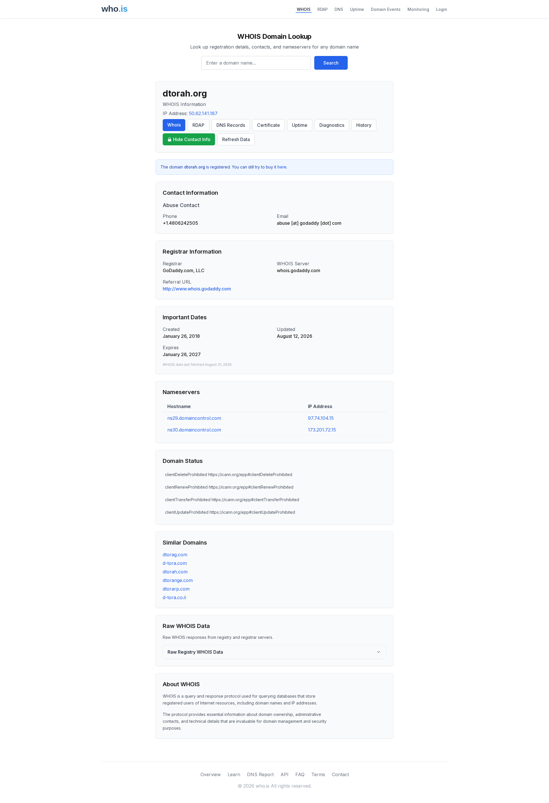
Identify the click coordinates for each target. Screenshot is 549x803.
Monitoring (418, 9)
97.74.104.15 (321, 418)
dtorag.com (175, 554)
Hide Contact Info (191, 139)
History (363, 125)
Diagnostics (331, 125)
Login (441, 9)
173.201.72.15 (322, 430)
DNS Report (260, 774)
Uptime (357, 9)
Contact (340, 774)
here (282, 166)
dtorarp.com (176, 589)
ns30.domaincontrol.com (194, 430)
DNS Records (230, 125)
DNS (339, 9)
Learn (234, 774)
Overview (210, 774)
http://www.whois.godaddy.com (197, 289)
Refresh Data (236, 139)
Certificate (268, 125)
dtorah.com (175, 572)
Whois (174, 125)
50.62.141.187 (203, 113)
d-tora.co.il (174, 597)
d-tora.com (175, 563)
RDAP (322, 9)
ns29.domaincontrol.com (194, 418)
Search (331, 63)
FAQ (300, 774)
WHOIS (304, 9)
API (285, 774)
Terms (318, 774)
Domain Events (386, 9)
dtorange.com (178, 580)
